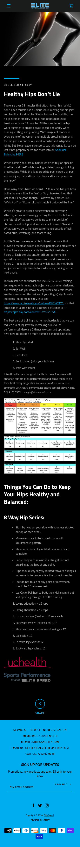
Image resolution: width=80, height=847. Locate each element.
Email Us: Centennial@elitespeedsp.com (40, 748)
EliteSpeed (49, 815)
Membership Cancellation (40, 741)
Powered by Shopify (40, 819)
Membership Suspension (40, 736)
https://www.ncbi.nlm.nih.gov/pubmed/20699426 (34, 303)
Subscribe (61, 784)
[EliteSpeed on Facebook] (33, 805)
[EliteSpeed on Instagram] (47, 805)
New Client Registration (48, 730)
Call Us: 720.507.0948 (40, 753)
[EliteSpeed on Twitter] (40, 805)
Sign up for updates (40, 764)
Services (19, 730)
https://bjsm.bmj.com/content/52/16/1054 (30, 312)
